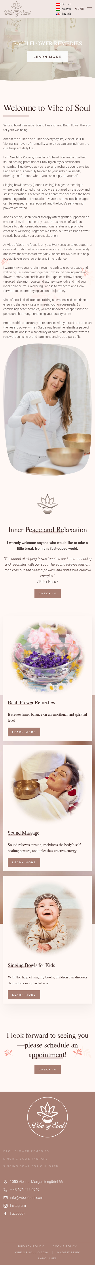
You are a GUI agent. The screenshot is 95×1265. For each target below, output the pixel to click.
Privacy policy (31, 1246)
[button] (83, 9)
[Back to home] (17, 9)
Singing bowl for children (31, 1166)
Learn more (47, 57)
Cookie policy (65, 1246)
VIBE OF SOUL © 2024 (31, 1252)
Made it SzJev (68, 1252)
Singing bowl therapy (25, 1158)
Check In (47, 593)
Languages (47, 1258)
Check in (47, 1069)
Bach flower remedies (26, 1151)
